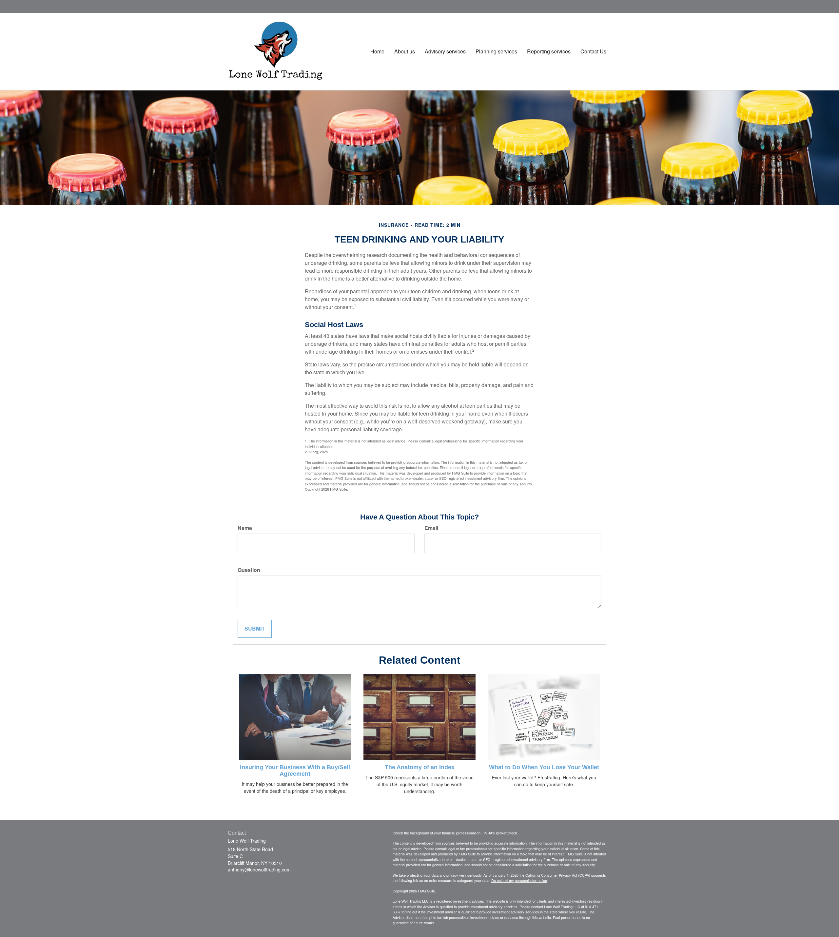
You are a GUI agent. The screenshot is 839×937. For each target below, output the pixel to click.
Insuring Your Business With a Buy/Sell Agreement (295, 770)
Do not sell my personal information (519, 880)
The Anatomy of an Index (420, 767)
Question (249, 570)
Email (431, 528)
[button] (404, 51)
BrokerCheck (506, 832)
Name (245, 528)
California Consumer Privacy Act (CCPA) (557, 875)
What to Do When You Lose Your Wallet (544, 767)
